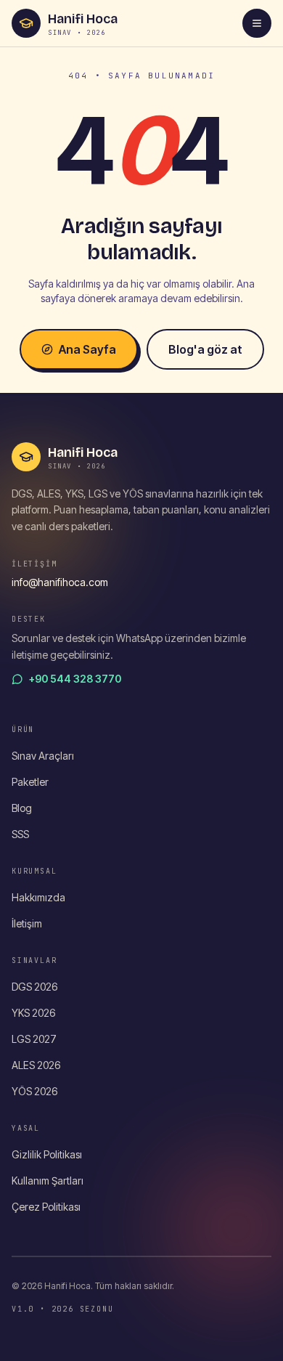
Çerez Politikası (46, 1206)
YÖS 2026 (34, 1091)
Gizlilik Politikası (47, 1154)
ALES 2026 (36, 1065)
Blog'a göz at (205, 349)
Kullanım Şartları (47, 1180)
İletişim (27, 923)
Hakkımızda (38, 897)
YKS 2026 (33, 1013)
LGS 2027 (34, 1039)
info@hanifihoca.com (60, 582)
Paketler (30, 782)
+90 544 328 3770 (75, 679)
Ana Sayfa (87, 349)
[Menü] (256, 23)
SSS (20, 834)
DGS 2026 (34, 986)
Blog (22, 808)
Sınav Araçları (43, 755)
